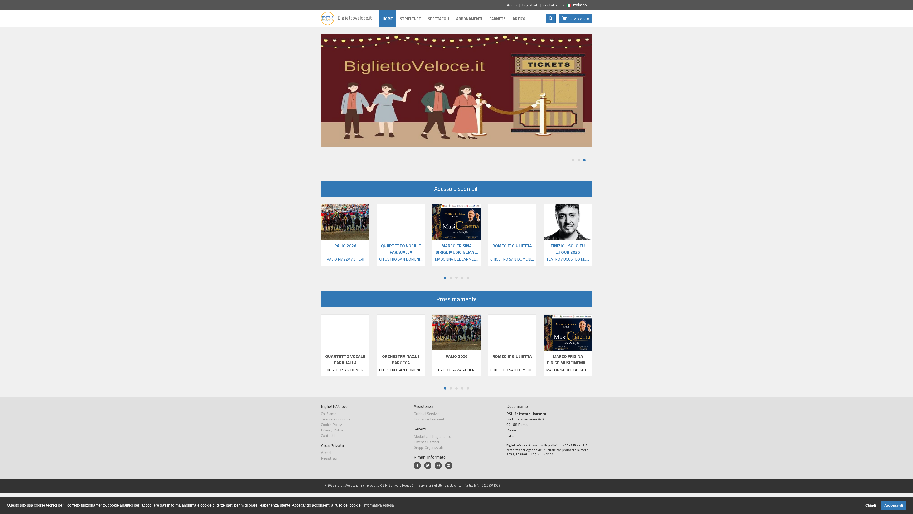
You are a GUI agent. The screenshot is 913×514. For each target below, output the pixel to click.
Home (388, 18)
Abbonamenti (469, 18)
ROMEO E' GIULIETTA (512, 356)
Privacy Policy (332, 430)
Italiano (580, 5)
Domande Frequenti (429, 419)
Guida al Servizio (427, 413)
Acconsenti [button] (893, 505)
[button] (573, 160)
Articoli (520, 18)
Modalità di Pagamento (432, 436)
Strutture (410, 18)
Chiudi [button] (870, 505)
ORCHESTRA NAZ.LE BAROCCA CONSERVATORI (401, 362)
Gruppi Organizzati (428, 447)
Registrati (530, 5)
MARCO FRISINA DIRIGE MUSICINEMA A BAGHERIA (568, 362)
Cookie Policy (331, 424)
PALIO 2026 (456, 356)
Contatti (550, 5)
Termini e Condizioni (336, 419)
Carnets (497, 18)
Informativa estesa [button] (378, 505)
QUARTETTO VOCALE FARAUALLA (345, 359)
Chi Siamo (328, 413)
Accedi (512, 5)
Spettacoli (438, 18)
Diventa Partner (426, 442)
